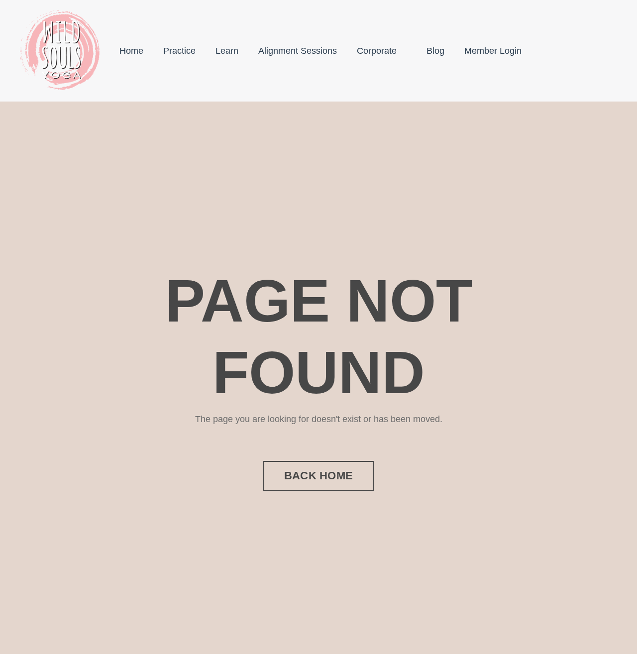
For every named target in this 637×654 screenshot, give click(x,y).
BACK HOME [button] (318, 475)
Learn (226, 51)
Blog (435, 51)
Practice (179, 51)
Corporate (377, 51)
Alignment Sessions (297, 51)
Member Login (493, 51)
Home (131, 51)
